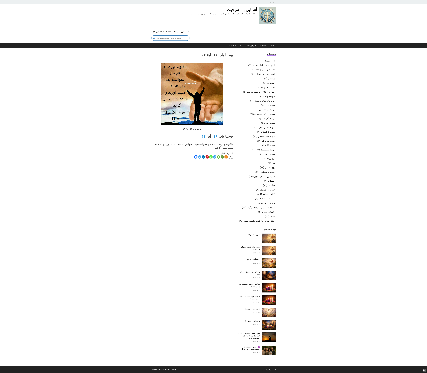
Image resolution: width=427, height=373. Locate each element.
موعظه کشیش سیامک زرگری (261, 207)
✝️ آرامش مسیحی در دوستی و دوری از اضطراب (250, 348)
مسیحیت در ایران (267, 198)
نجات (272, 216)
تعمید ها (271, 83)
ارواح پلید (270, 60)
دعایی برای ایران (254, 235)
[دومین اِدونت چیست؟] (269, 309)
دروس (272, 158)
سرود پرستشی (251, 45)
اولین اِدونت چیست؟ (252, 321)
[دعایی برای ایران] (269, 235)
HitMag (173, 370)
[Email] (222, 157)
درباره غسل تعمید (266, 127)
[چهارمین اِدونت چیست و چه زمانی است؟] (269, 284)
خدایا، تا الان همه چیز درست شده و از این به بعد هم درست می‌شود (249, 335)
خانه (272, 45)
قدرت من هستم (267, 189)
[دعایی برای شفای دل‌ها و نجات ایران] (269, 247)
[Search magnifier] (153, 38)
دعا (241, 45)
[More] (226, 157)
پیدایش (271, 78)
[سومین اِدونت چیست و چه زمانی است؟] (269, 297)
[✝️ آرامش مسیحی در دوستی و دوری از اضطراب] (269, 347)
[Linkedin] (203, 157)
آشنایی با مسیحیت (242, 9)
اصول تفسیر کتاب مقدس (263, 65)
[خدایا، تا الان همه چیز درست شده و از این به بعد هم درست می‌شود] (269, 334)
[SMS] (218, 157)
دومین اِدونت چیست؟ (252, 309)
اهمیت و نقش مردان (265, 74)
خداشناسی (269, 87)
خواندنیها (270, 96)
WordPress (163, 370)
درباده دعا (270, 105)
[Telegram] (214, 157)
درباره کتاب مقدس (266, 136)
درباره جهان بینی (267, 109)
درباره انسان (269, 123)
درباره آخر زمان (268, 118)
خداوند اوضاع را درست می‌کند (261, 91)
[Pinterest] (207, 157)
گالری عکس (232, 45)
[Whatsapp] (211, 157)
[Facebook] (195, 157)
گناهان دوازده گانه (266, 194)
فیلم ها (271, 185)
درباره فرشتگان (268, 131)
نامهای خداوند (268, 212)
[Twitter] (199, 157)
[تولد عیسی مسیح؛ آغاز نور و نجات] (269, 272)
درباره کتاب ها (268, 140)
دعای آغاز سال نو (253, 259)
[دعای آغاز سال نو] (269, 260)
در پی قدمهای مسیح (265, 100)
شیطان (271, 180)
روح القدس (270, 167)
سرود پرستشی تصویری (263, 176)
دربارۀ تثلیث (269, 154)
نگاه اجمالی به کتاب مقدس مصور (259, 220)
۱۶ (215, 136)
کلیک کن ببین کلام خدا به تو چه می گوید (170, 31)
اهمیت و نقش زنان (266, 69)
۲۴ (203, 136)
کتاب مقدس (263, 45)
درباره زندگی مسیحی (264, 114)
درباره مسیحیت (267, 149)
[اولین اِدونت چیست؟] (269, 321)
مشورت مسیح (268, 203)
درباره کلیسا (269, 145)
